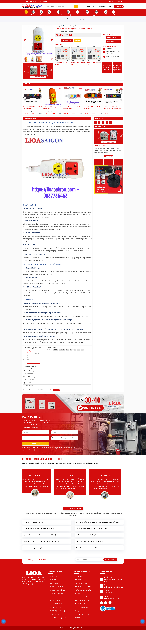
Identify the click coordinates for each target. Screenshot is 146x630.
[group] (73, 403)
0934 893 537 (90, 6)
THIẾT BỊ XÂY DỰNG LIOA (57, 586)
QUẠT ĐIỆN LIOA (96, 15)
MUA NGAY (77, 40)
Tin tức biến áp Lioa (81, 607)
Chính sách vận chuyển (83, 586)
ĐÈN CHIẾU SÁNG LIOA (57, 593)
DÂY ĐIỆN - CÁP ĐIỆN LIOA (58, 590)
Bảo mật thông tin (81, 597)
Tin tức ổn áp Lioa (81, 604)
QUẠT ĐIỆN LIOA (55, 600)
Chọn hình (49, 390)
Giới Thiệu (78, 579)
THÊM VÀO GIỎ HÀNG (66, 40)
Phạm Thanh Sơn (73, 476)
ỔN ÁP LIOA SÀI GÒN (100, 145)
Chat (98, 163)
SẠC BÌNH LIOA (87, 15)
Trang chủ (111, 1)
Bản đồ (77, 593)
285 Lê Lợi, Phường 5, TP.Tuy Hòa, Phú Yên (37, 420)
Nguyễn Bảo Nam (38, 476)
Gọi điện (108, 163)
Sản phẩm (73, 19)
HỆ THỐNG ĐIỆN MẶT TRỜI (58, 618)
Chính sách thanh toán (83, 590)
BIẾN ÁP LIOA (49, 15)
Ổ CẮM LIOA (41, 15)
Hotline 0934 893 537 (31, 425)
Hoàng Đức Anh (107, 476)
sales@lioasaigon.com (105, 6)
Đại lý (77, 611)
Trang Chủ (78, 576)
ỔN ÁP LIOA (33, 15)
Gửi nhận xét (57, 390)
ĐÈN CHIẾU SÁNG (78, 15)
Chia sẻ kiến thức (81, 583)
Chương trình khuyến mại (83, 600)
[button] (52, 40)
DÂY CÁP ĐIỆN (68, 15)
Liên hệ (120, 1)
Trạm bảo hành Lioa (82, 614)
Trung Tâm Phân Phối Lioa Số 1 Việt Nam (36, 1)
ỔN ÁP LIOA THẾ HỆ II (56, 604)
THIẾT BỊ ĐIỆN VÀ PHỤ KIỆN (58, 611)
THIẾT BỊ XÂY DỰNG (58, 15)
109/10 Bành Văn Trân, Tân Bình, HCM (36, 422)
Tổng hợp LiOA (54, 614)
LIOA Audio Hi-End (56, 607)
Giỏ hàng (120, 6)
